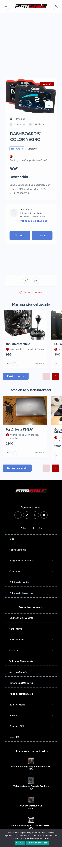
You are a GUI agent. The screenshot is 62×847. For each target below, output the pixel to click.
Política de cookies (19, 582)
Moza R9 (14, 737)
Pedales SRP (16, 639)
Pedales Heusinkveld (21, 693)
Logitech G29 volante (21, 617)
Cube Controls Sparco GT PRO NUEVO (31, 825)
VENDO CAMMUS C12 (31, 806)
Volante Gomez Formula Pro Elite (31, 786)
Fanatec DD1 (16, 726)
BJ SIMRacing (17, 704)
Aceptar (19, 843)
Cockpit (13, 650)
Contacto (14, 571)
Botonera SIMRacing (21, 683)
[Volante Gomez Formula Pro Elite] (31, 780)
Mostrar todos (15, 376)
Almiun (13, 715)
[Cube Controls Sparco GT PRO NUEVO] (31, 820)
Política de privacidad (37, 843)
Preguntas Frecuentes (21, 560)
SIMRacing (15, 628)
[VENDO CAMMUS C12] (31, 800)
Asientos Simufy (18, 672)
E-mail (44, 235)
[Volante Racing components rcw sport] (31, 761)
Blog (12, 538)
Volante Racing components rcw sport (31, 766)
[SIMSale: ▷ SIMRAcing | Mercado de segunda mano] (31, 6)
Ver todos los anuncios (33, 221)
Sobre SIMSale (17, 549)
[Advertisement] (31, 43)
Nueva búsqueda (17, 468)
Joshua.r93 (27, 209)
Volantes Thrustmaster (21, 661)
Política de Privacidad (21, 593)
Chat (21, 235)
